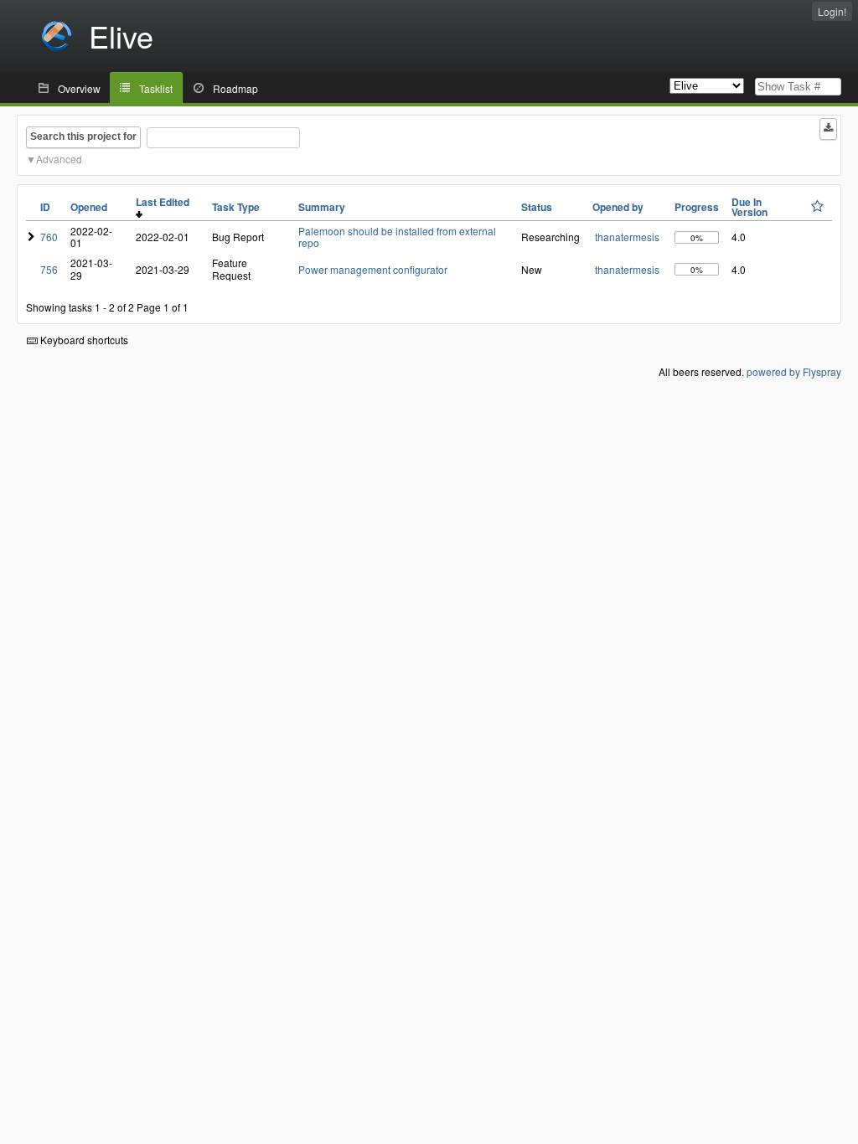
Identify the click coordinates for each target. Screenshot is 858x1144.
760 (49, 236)
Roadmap (235, 88)
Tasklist (156, 88)
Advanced (59, 159)
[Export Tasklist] (828, 129)
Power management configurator (372, 269)
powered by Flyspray (794, 371)
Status (536, 206)
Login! (832, 11)
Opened (88, 206)
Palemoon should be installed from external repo (397, 237)
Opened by (618, 206)
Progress (697, 206)
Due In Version (749, 206)
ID (45, 206)
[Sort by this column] (817, 206)
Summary (321, 206)
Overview (79, 88)
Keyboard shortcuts (83, 339)
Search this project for (83, 136)
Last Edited (165, 201)
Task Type (236, 206)
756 (49, 269)
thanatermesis (627, 236)
